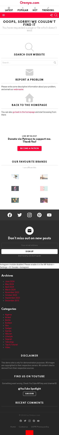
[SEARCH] (56, 15)
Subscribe (29, 394)
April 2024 (9, 287)
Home (13, 427)
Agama (8, 315)
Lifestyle (9, 336)
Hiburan (8, 334)
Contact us (23, 427)
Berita (7, 320)
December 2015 (12, 300)
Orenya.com (29, 3)
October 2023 (11, 295)
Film (7, 325)
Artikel (8, 317)
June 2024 (9, 281)
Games (8, 331)
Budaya (8, 323)
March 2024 (10, 290)
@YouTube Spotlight (29, 389)
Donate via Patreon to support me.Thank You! (29, 140)
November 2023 (12, 292)
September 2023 (12, 298)
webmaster (18, 89)
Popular (22, 10)
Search (55, 63)
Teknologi (9, 342)
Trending (48, 10)
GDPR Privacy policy (40, 427)
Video (7, 347)
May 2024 (9, 284)
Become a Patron (29, 148)
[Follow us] (51, 15)
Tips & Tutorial (11, 345)
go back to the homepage (24, 112)
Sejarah (8, 339)
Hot (35, 10)
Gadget (8, 328)
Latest (9, 10)
